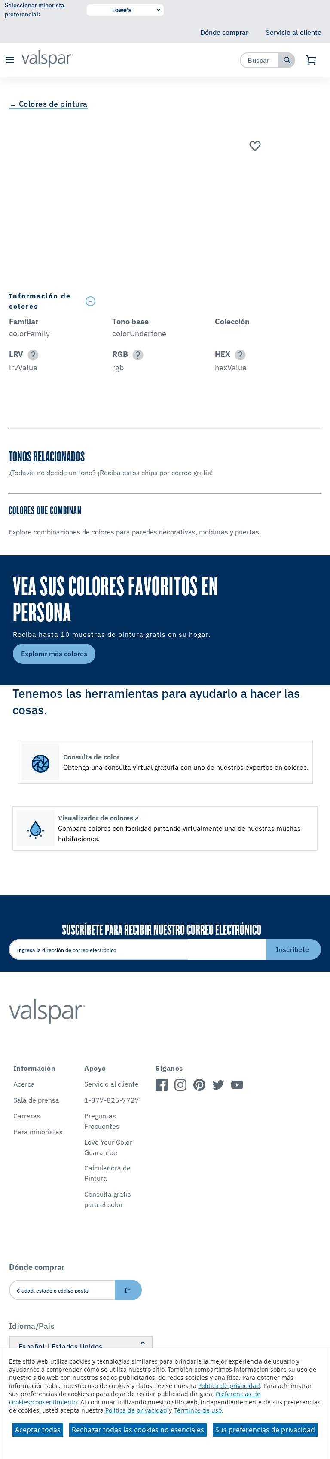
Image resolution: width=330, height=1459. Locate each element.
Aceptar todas (38, 1429)
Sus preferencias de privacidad (265, 1429)
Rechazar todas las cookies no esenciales (138, 1429)
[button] (9, 60)
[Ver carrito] (311, 60)
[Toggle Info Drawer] (201, 301)
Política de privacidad (229, 1386)
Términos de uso (198, 1410)
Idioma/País (32, 1326)
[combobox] (260, 60)
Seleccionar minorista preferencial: (34, 9)
